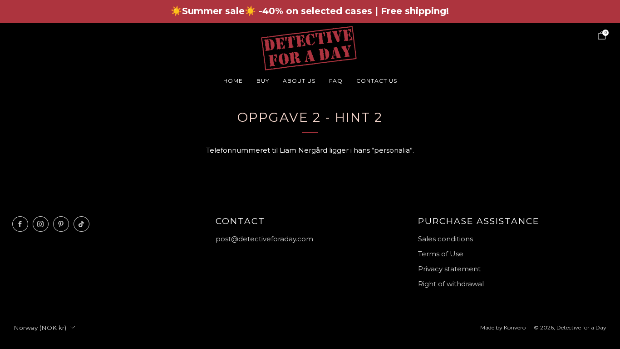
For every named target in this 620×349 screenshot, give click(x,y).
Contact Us (376, 80)
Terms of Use (440, 253)
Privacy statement (449, 268)
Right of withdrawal (451, 283)
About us (299, 80)
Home (233, 80)
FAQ (336, 80)
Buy (262, 80)
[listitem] (310, 11)
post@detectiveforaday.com (264, 238)
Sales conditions (445, 238)
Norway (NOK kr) (40, 327)
